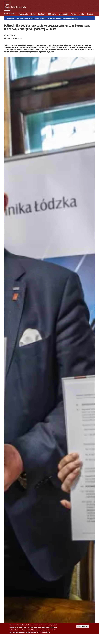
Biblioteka (52, 14)
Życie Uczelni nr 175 (14, 39)
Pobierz (74, 14)
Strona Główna (11, 18)
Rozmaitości (63, 14)
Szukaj (81, 14)
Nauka (32, 14)
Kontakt (90, 14)
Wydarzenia (23, 14)
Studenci (41, 14)
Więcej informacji (43, 632)
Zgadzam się (82, 626)
